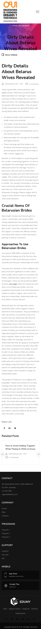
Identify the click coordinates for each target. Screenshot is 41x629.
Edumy (13, 627)
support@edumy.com (10, 494)
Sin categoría (24, 25)
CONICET (5, 551)
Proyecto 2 (6, 533)
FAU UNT (5, 555)
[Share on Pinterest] (15, 428)
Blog (3, 512)
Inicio (5, 609)
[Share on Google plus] (9, 428)
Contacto (5, 516)
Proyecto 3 (6, 537)
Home (14, 25)
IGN (3, 558)
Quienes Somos (14, 609)
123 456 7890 (7, 491)
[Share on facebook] (4, 428)
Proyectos (26, 609)
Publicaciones (20, 613)
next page (13, 284)
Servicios (34, 609)
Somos (4, 508)
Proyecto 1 (6, 530)
